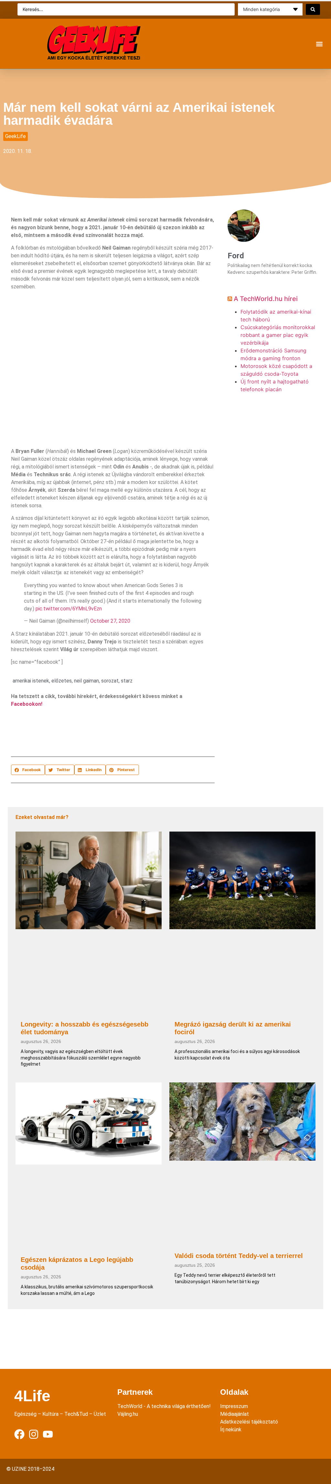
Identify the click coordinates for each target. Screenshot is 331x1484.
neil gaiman (86, 681)
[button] (319, 43)
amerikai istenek (31, 681)
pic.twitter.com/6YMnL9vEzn (69, 609)
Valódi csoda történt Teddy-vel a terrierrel (239, 1255)
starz (127, 681)
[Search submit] (313, 9)
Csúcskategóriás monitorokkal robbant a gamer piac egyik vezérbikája (277, 335)
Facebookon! (26, 704)
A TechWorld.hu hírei (266, 299)
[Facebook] (19, 1434)
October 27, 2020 (110, 621)
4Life (32, 1395)
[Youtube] (48, 1434)
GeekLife (15, 136)
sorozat (110, 681)
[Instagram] (33, 1434)
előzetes (61, 681)
